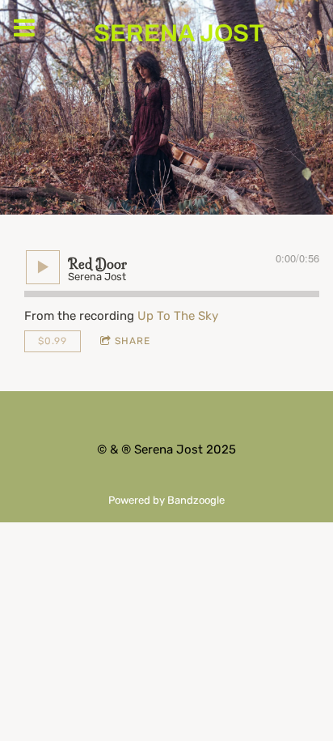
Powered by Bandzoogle (166, 500)
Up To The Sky (177, 316)
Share (132, 341)
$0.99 (52, 341)
